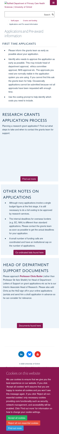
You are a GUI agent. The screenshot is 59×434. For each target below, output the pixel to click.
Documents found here (30, 325)
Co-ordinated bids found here (29, 252)
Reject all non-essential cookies (23, 422)
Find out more (15, 428)
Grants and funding (30, 20)
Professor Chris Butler (31, 276)
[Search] (52, 14)
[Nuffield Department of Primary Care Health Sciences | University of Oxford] (25, 4)
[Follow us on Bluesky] (29, 354)
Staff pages (15, 20)
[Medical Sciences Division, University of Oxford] (29, 361)
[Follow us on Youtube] (38, 354)
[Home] (7, 20)
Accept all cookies (16, 417)
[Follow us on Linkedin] (21, 354)
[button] (53, 2)
